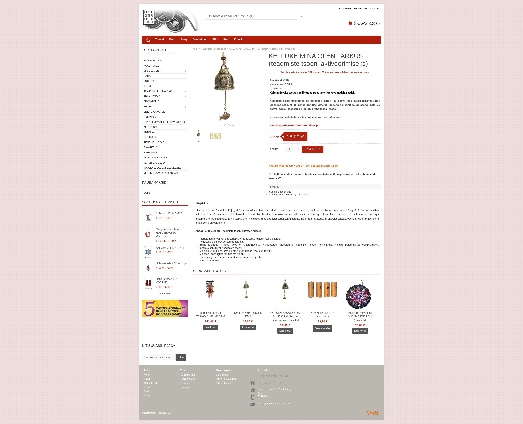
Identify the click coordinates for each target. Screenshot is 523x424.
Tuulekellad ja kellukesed (163, 167)
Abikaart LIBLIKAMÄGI (169, 213)
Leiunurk (150, 137)
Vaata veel (164, 293)
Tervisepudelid (154, 162)
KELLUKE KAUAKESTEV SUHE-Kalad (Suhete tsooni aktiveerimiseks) (285, 316)
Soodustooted (187, 379)
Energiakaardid (155, 111)
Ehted (148, 106)
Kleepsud (150, 127)
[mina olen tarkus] (199, 136)
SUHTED (149, 81)
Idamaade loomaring (158, 91)
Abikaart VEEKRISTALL (170, 247)
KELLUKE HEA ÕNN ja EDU (248, 314)
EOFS (147, 192)
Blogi (184, 39)
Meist (172, 39)
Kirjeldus (202, 203)
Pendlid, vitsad (154, 142)
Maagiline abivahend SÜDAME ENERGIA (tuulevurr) (360, 316)
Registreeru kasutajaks (367, 8)
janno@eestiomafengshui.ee (274, 403)
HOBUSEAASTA (153, 60)
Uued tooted (186, 383)
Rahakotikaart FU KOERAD (166, 280)
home (196, 49)
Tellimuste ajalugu (226, 379)
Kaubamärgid (187, 375)
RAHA (147, 76)
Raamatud (150, 147)
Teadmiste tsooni (231, 231)
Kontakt (239, 39)
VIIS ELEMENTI (152, 70)
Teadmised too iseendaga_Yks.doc (288, 194)
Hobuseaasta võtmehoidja (171, 263)
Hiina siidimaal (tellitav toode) (164, 122)
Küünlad (150, 132)
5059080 (263, 396)
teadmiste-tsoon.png (280, 191)
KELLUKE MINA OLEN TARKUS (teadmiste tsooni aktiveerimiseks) (262, 49)
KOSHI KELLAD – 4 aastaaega (323, 314)
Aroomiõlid (151, 101)
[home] (148, 40)
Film (215, 39)
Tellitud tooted (223, 383)
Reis (226, 39)
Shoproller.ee (374, 413)
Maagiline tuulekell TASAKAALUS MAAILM (210, 314)
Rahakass (150, 152)
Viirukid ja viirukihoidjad (161, 173)
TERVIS (148, 86)
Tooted (159, 39)
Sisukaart (185, 387)
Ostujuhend (200, 39)
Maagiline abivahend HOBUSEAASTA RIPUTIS (168, 233)
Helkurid (150, 116)
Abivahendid (152, 96)
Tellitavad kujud (155, 157)
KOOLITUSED (151, 65)
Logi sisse (345, 8)
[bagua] (215, 136)
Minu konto (222, 375)
